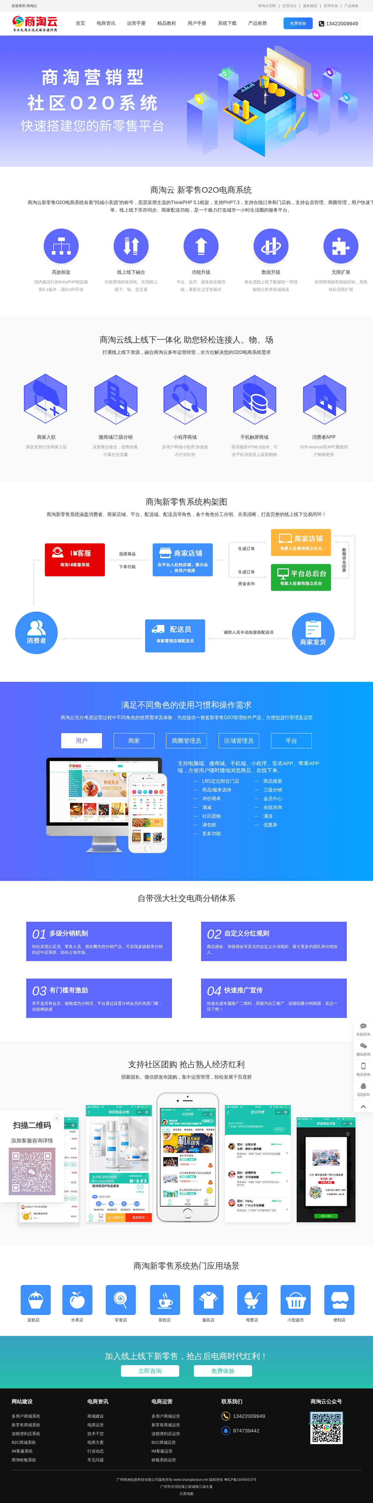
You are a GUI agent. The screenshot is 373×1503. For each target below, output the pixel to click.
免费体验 (223, 1371)
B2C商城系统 (24, 1442)
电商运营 (95, 1425)
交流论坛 (289, 6)
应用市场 (331, 6)
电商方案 (95, 1442)
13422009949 (342, 24)
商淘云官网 (267, 6)
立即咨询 (150, 1371)
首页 (80, 23)
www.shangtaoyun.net (190, 1480)
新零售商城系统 (26, 1425)
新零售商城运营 (166, 1425)
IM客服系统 (22, 1451)
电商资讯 (106, 23)
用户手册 (197, 23)
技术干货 (95, 1433)
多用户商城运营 (166, 1416)
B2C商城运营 (164, 1442)
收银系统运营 (164, 1460)
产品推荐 (257, 23)
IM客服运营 (162, 1451)
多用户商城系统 (26, 1416)
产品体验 (351, 6)
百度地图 (186, 1494)
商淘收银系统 (24, 1460)
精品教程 (166, 23)
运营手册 (136, 23)
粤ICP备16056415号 (240, 1480)
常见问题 (95, 1460)
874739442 (246, 1431)
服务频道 (310, 6)
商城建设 (95, 1416)
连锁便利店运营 (166, 1433)
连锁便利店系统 (26, 1433)
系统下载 (227, 23)
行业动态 (95, 1451)
